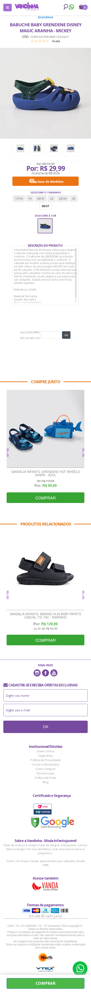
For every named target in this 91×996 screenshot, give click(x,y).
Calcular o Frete (30, 332)
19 (29, 198)
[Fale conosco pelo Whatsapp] (71, 7)
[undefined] (45, 93)
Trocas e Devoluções (46, 764)
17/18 (19, 198)
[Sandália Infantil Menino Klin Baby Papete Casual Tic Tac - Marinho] (45, 571)
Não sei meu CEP (30, 338)
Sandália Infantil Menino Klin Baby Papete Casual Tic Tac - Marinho (45, 615)
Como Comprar (46, 769)
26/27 (45, 206)
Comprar (45, 498)
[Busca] (65, 7)
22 (51, 198)
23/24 (62, 198)
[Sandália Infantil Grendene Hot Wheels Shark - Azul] (45, 429)
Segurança (45, 756)
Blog (45, 782)
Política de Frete (45, 778)
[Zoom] (20, 148)
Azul (45, 221)
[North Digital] (45, 957)
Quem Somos (45, 751)
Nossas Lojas (46, 773)
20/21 (40, 198)
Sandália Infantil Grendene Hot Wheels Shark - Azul (45, 473)
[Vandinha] (27, 6)
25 (73, 198)
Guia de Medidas (50, 181)
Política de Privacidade (45, 760)
